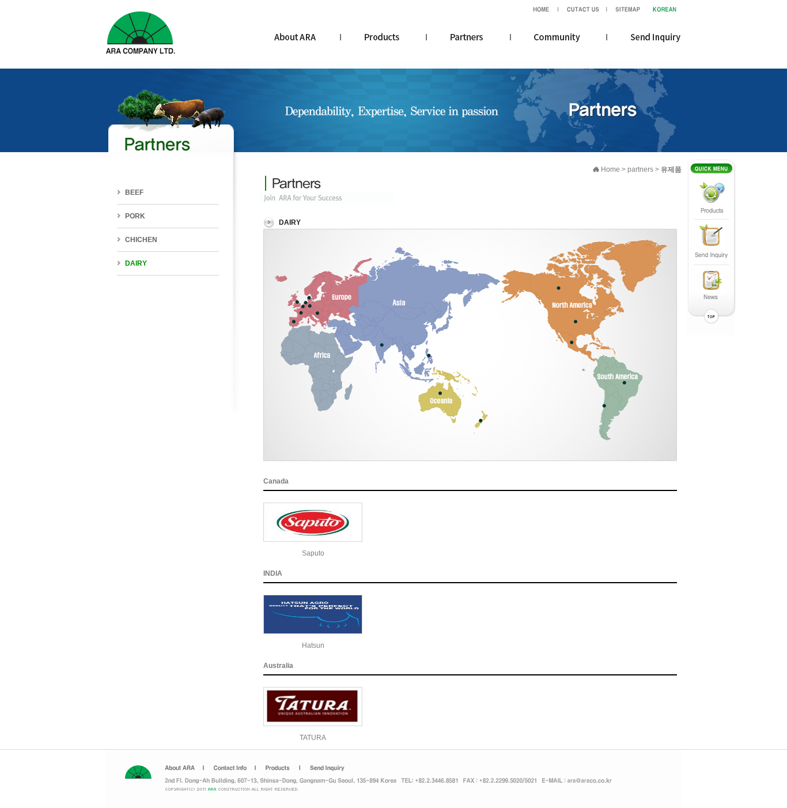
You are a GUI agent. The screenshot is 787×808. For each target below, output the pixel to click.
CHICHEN (141, 240)
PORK (135, 216)
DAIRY (136, 263)
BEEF (134, 192)
